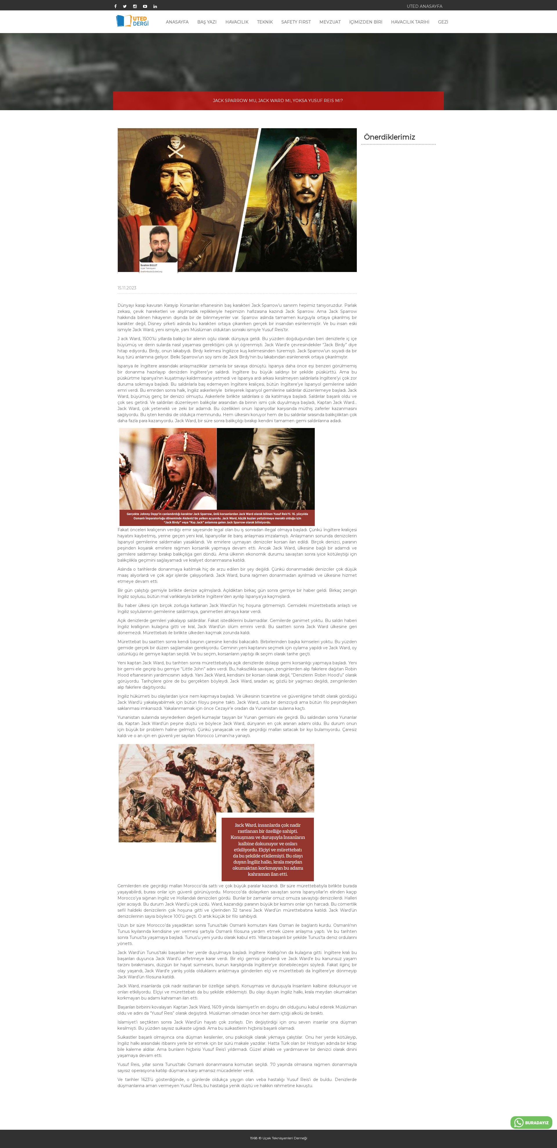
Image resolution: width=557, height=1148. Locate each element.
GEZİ (443, 22)
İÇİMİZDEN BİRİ (365, 22)
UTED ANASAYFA (424, 6)
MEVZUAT (330, 22)
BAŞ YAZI (207, 22)
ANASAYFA (177, 22)
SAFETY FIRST (296, 22)
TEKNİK (265, 22)
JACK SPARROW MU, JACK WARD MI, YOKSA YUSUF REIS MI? (278, 100)
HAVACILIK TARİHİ (410, 22)
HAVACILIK (236, 22)
